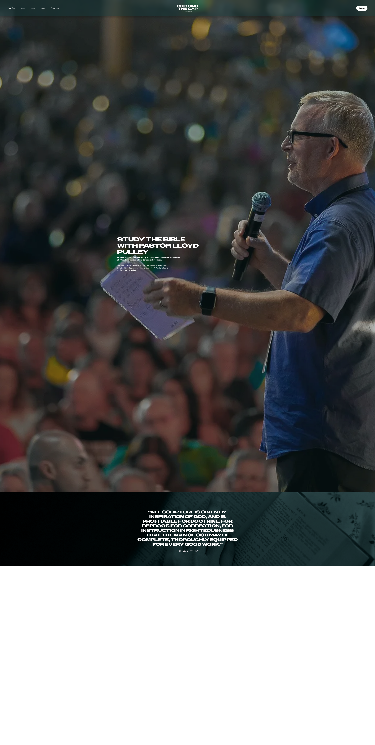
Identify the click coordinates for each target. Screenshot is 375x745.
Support (362, 8)
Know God (11, 8)
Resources (55, 8)
